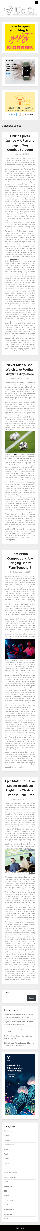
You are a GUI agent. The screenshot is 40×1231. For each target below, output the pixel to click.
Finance (6, 1149)
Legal (6, 1182)
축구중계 (32, 873)
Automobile (8, 1131)
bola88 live (17, 454)
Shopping (7, 1196)
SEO (5, 1191)
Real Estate (8, 1186)
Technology (8, 1214)
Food (6, 1154)
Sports (6, 1205)
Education (7, 1140)
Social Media (8, 1200)
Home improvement (11, 1173)
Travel (6, 1219)
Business (7, 1136)
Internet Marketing (10, 1177)
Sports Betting (9, 1210)
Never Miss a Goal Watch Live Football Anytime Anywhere (20, 369)
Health (6, 1168)
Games (6, 1159)
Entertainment (9, 1145)
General (6, 1163)
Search (7, 993)
